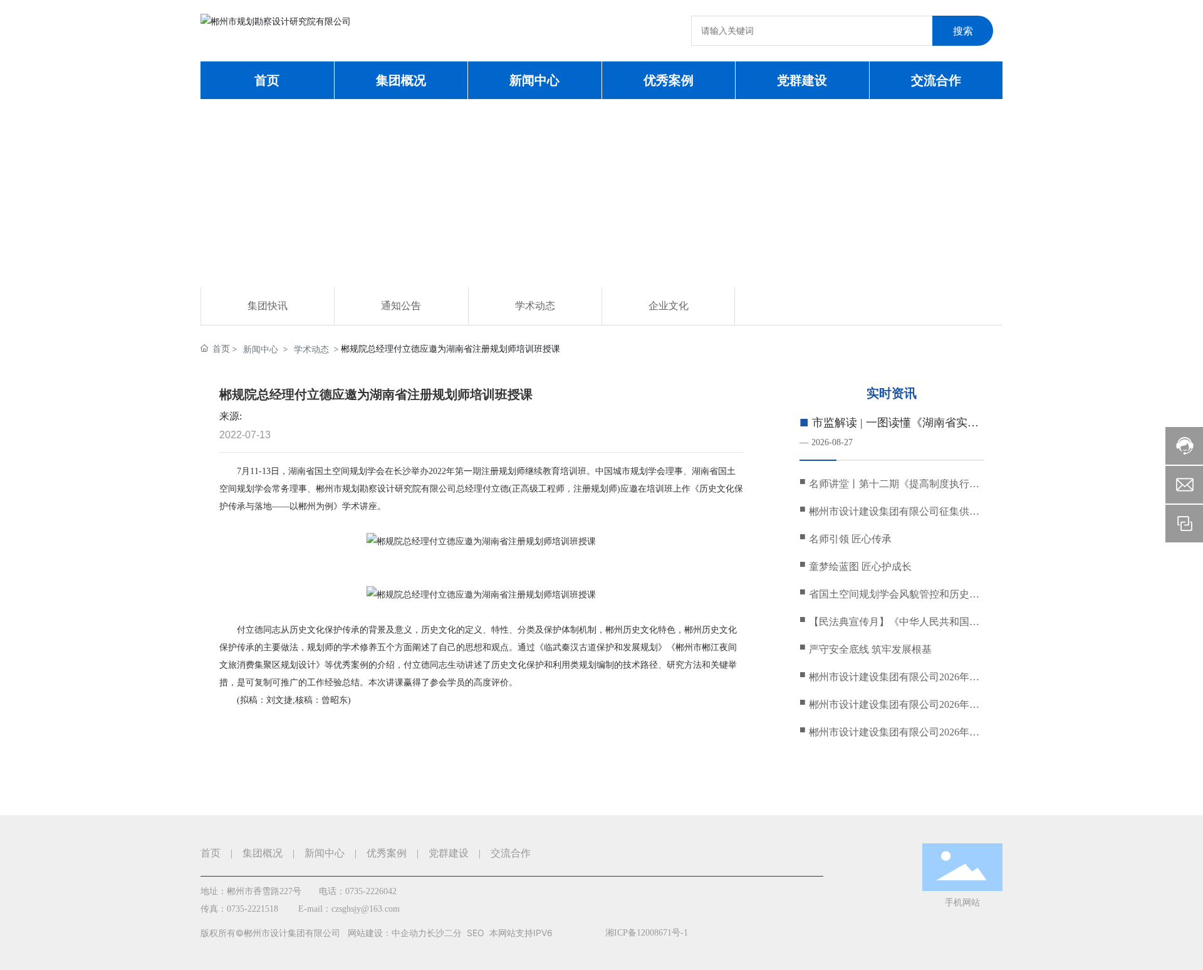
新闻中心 (260, 349)
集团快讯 (267, 305)
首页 (210, 853)
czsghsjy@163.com (365, 909)
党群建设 (449, 853)
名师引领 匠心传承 (850, 539)
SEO (475, 932)
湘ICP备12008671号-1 (646, 932)
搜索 (963, 30)
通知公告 (401, 305)
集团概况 (262, 853)
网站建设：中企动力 (387, 932)
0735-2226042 (371, 891)
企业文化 (668, 305)
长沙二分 (444, 932)
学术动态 (535, 305)
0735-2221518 (252, 909)
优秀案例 (387, 853)
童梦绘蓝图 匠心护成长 (860, 566)
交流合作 (511, 853)
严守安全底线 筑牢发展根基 (870, 649)
